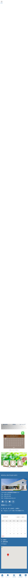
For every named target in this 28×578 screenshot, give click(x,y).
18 (6, 531)
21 (17, 531)
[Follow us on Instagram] (13, 501)
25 (6, 533)
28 (17, 533)
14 (17, 528)
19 (10, 531)
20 (13, 531)
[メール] (9, 501)
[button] (8, 555)
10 (3, 528)
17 (3, 531)
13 (13, 528)
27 (13, 533)
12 (10, 528)
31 (3, 536)
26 (10, 533)
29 (21, 533)
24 (3, 533)
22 (21, 531)
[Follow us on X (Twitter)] (6, 501)
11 (6, 528)
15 (21, 528)
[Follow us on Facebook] (2, 501)
